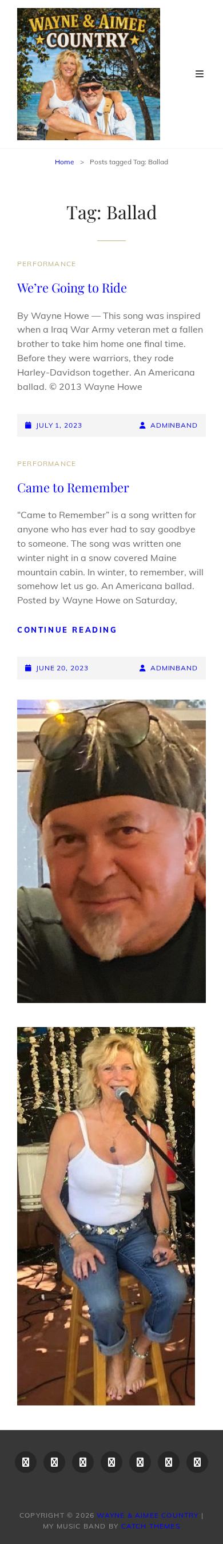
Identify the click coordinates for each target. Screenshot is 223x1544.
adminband (174, 425)
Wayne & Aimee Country (147, 1515)
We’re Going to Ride (72, 287)
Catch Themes (150, 1526)
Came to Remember (73, 487)
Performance (46, 263)
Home (64, 161)
